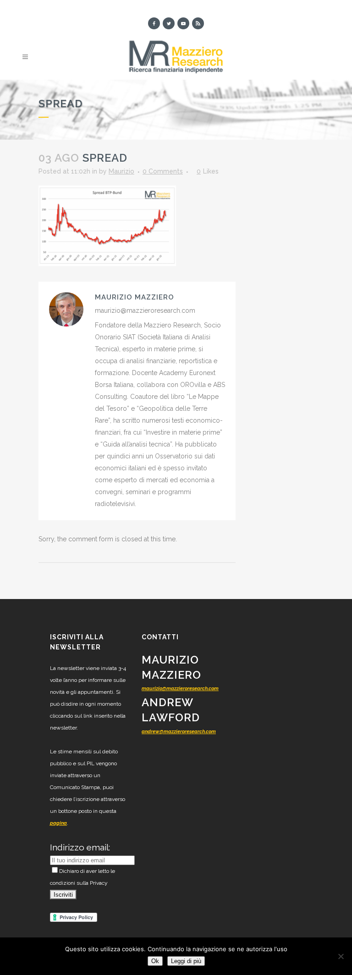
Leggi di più (186, 961)
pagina (58, 823)
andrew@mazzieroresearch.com (179, 732)
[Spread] (107, 225)
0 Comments (163, 171)
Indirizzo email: (80, 847)
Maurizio (121, 171)
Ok (155, 961)
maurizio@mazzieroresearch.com (180, 689)
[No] (340, 956)
